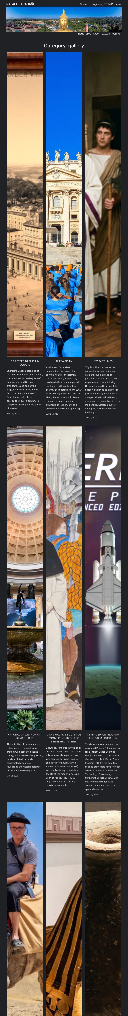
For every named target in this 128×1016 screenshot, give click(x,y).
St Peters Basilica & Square (25, 363)
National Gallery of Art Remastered (25, 736)
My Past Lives (103, 361)
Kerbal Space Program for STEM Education (103, 736)
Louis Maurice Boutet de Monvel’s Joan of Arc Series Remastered (64, 738)
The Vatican (64, 361)
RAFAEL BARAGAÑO (21, 4)
